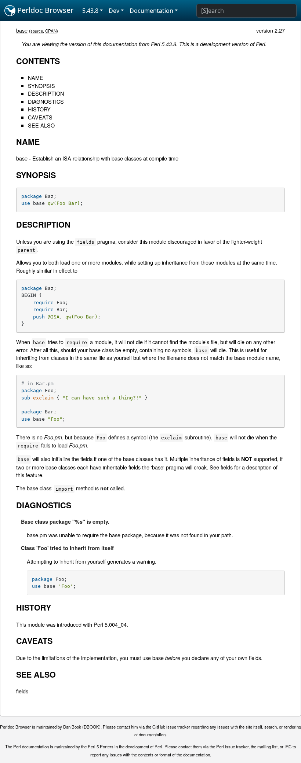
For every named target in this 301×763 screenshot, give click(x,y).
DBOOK (91, 727)
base (22, 30)
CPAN (51, 31)
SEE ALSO (41, 125)
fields (227, 467)
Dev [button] (114, 11)
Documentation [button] (151, 11)
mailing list (267, 746)
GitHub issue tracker (171, 727)
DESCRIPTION (46, 93)
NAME (35, 77)
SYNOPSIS (41, 85)
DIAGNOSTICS (46, 101)
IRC (287, 746)
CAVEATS (40, 117)
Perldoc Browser (44, 10)
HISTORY (39, 109)
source (36, 31)
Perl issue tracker (232, 746)
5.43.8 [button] (90, 11)
